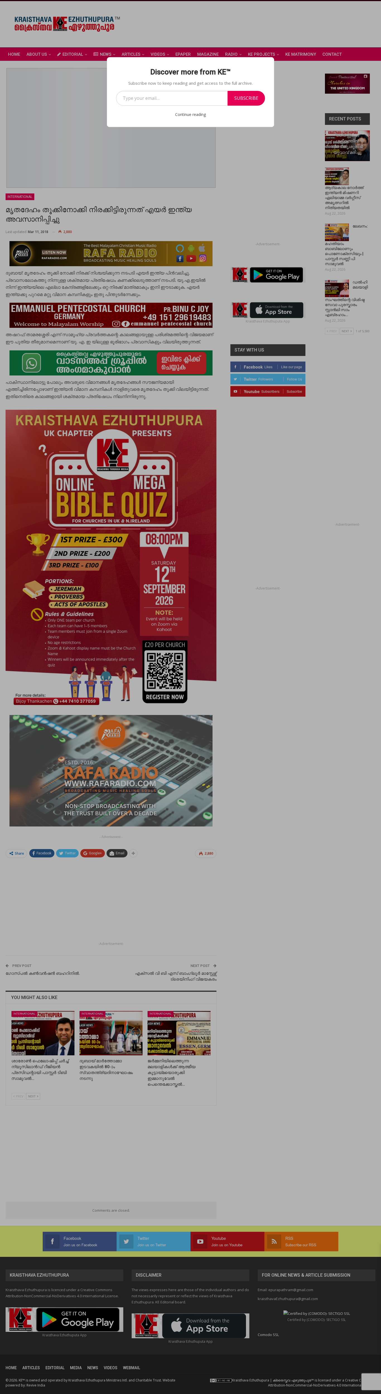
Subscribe (246, 98)
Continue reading (190, 114)
